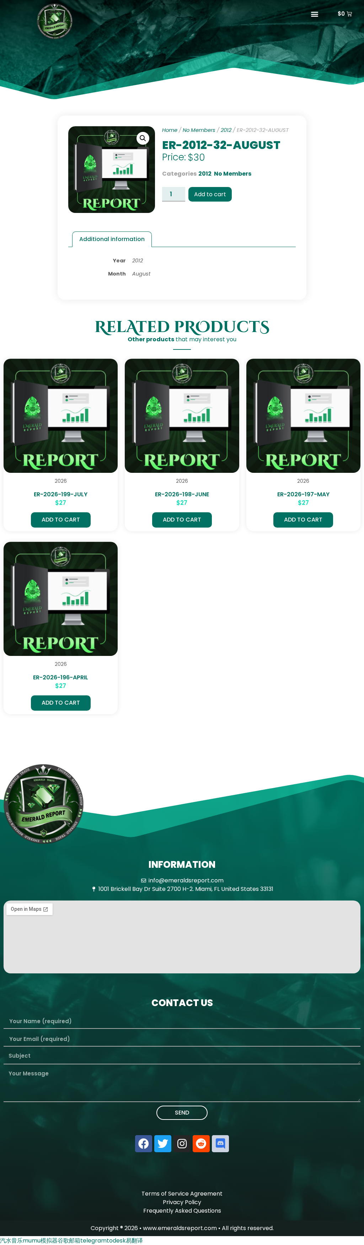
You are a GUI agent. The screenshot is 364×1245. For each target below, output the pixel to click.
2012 (226, 130)
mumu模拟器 (40, 1240)
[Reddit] (201, 1143)
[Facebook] (143, 1143)
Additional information (112, 239)
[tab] (112, 239)
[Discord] (220, 1143)
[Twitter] (162, 1143)
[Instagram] (182, 1143)
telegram (93, 1240)
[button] (314, 14)
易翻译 (134, 1240)
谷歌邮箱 (69, 1240)
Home (169, 130)
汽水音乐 (11, 1240)
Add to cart (210, 194)
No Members (199, 130)
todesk (116, 1240)
